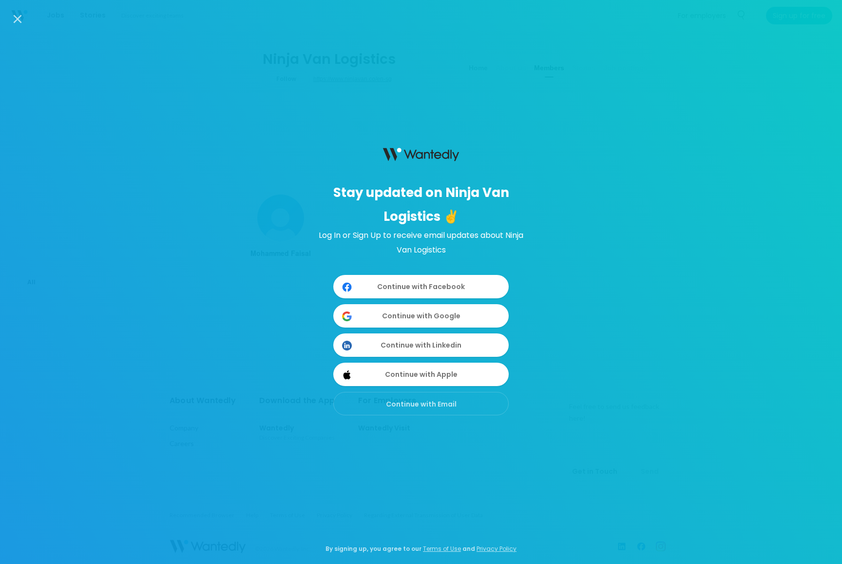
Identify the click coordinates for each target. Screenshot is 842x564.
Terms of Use (442, 549)
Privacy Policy (497, 549)
